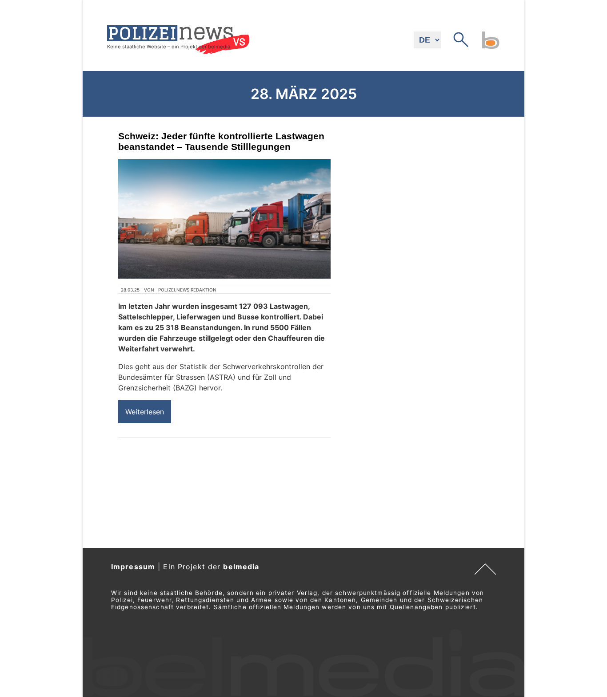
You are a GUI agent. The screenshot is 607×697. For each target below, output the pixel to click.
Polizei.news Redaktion (187, 289)
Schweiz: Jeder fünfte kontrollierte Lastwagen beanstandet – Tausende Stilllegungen (221, 141)
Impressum (133, 566)
